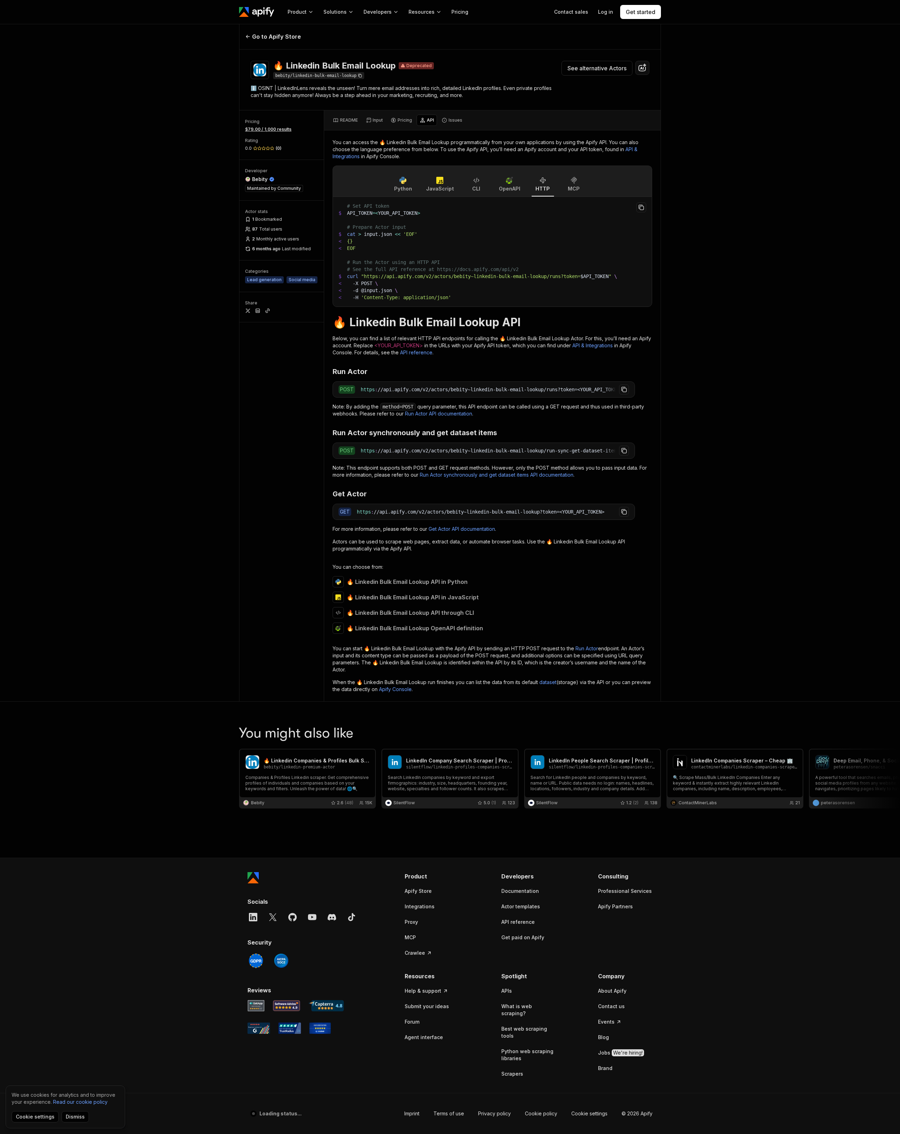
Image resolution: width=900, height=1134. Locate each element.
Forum (412, 1022)
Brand (605, 1068)
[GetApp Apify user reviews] (256, 1005)
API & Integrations (592, 345)
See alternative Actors (596, 68)
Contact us (611, 1006)
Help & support (423, 991)
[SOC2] (281, 960)
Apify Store (418, 891)
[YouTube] (312, 917)
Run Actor (587, 648)
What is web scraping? (516, 1009)
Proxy (411, 922)
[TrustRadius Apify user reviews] (289, 1028)
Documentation (520, 891)
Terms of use (448, 1113)
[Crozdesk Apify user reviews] (320, 1028)
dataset (548, 682)
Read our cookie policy (80, 1102)
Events (606, 1022)
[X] (272, 917)
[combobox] (642, 68)
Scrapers (512, 1074)
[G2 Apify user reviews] (259, 1028)
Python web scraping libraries (527, 1054)
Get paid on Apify (522, 937)
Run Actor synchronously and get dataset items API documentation (496, 475)
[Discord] (332, 917)
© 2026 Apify (637, 1113)
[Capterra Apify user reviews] (326, 1005)
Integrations (420, 906)
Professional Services (625, 891)
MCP (410, 937)
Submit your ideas (427, 1006)
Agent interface (424, 1037)
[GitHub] (292, 917)
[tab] (345, 120)
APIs (506, 991)
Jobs (620, 1053)
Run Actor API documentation (438, 414)
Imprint (411, 1113)
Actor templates (520, 906)
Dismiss (75, 1117)
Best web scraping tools (524, 1032)
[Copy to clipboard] (641, 207)
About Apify (612, 991)
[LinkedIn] (253, 917)
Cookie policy (541, 1113)
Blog (603, 1037)
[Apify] (256, 12)
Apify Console (395, 689)
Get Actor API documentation (462, 529)
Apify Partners (615, 906)
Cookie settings (589, 1113)
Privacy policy (494, 1113)
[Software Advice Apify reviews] (287, 1005)
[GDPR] (256, 960)
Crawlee (415, 953)
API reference (416, 352)
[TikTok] (351, 917)
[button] (432, 876)
